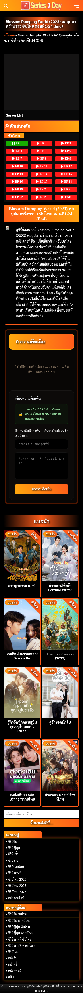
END (67, 197)
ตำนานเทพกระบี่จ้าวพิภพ (60, 797)
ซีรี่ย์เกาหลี (14, 873)
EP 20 (43, 189)
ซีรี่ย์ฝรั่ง (13, 854)
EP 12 (67, 166)
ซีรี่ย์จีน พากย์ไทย (19, 920)
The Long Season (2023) (60, 656)
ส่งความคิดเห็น (41, 489)
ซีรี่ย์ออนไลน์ (16, 867)
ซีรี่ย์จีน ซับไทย (17, 914)
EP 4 (18, 151)
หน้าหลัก (9, 35)
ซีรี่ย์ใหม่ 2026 (17, 892)
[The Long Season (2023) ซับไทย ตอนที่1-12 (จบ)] (60, 623)
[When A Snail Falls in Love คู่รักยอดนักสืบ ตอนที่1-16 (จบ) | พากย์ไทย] (60, 692)
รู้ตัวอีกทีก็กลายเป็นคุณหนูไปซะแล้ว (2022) (22, 726)
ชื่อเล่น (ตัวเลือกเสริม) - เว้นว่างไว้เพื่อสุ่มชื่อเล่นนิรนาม (41, 433)
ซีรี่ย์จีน (12, 841)
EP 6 (67, 151)
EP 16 (18, 181)
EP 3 (67, 143)
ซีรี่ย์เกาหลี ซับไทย (19, 939)
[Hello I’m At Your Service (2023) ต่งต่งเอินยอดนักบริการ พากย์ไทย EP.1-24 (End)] (22, 764)
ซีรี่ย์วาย (13, 860)
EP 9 (67, 158)
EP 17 (43, 181)
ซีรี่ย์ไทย (13, 952)
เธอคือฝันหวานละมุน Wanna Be (22, 656)
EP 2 (42, 143)
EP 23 (43, 197)
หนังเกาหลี (14, 971)
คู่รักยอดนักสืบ (60, 722)
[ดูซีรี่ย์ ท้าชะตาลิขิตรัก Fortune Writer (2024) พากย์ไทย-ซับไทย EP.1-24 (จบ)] (60, 555)
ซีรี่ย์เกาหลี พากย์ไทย (21, 945)
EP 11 (43, 166)
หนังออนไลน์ (16, 898)
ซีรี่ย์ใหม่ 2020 (17, 879)
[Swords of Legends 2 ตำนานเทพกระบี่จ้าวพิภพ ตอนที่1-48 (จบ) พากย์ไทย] (60, 764)
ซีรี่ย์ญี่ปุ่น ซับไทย (19, 927)
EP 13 (18, 174)
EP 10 (18, 166)
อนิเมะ (12, 977)
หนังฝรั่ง (13, 964)
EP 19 (18, 189)
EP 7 (18, 158)
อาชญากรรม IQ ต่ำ (22, 585)
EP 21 (67, 189)
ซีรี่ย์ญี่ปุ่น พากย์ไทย (20, 933)
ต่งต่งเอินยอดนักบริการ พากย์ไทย (22, 797)
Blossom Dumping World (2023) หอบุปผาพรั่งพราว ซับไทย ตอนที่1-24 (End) (41, 24)
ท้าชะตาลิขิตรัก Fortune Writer (60, 587)
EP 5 (42, 151)
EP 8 (42, 158)
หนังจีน (12, 958)
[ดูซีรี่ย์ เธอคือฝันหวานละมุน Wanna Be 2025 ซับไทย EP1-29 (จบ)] (22, 623)
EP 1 (18, 143)
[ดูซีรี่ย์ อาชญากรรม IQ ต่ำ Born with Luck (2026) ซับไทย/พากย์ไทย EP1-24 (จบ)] (22, 555)
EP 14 (43, 174)
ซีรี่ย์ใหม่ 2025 (17, 886)
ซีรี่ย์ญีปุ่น (14, 848)
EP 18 (67, 181)
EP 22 (18, 197)
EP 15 (67, 174)
